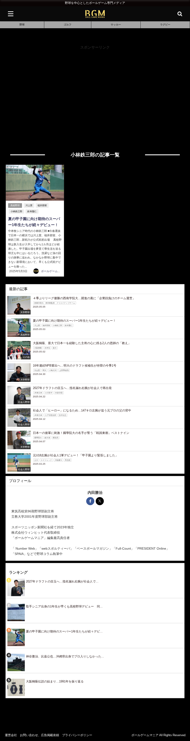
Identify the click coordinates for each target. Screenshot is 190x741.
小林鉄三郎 (16, 211)
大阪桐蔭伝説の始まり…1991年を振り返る (55, 681)
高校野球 (15, 205)
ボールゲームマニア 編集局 (58, 271)
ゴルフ (67, 24)
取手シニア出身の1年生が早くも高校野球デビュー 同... (64, 606)
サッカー (116, 24)
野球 (22, 24)
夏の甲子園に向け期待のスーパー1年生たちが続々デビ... (64, 631)
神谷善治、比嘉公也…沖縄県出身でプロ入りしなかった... (65, 656)
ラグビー (165, 24)
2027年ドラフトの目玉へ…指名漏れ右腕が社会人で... (62, 581)
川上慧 (28, 205)
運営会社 (11, 735)
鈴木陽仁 (32, 211)
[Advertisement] (95, 82)
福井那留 (42, 205)
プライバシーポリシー (77, 735)
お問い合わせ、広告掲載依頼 (39, 735)
